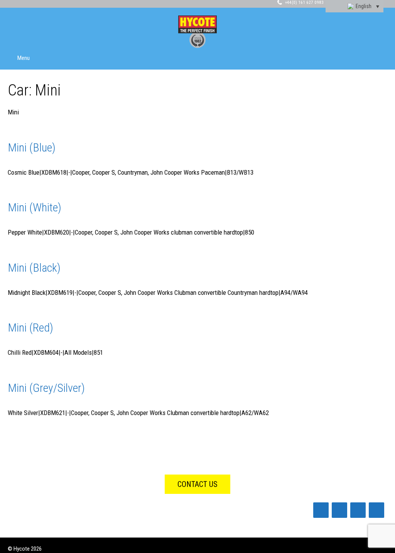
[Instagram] (376, 510)
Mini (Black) (34, 267)
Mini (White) (34, 207)
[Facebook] (321, 510)
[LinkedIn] (339, 510)
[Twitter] (358, 510)
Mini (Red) (30, 327)
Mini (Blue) (32, 147)
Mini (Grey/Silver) (46, 388)
